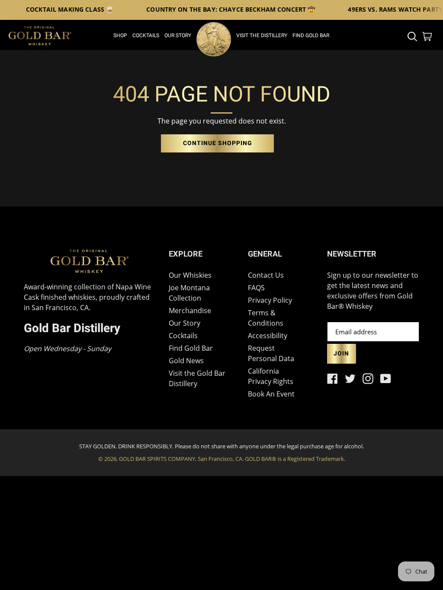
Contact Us (266, 275)
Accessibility (267, 335)
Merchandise (190, 310)
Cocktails (183, 335)
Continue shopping (217, 143)
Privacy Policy (270, 300)
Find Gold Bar (191, 348)
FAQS (256, 287)
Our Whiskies (190, 275)
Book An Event (271, 394)
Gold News (186, 360)
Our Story (184, 323)
